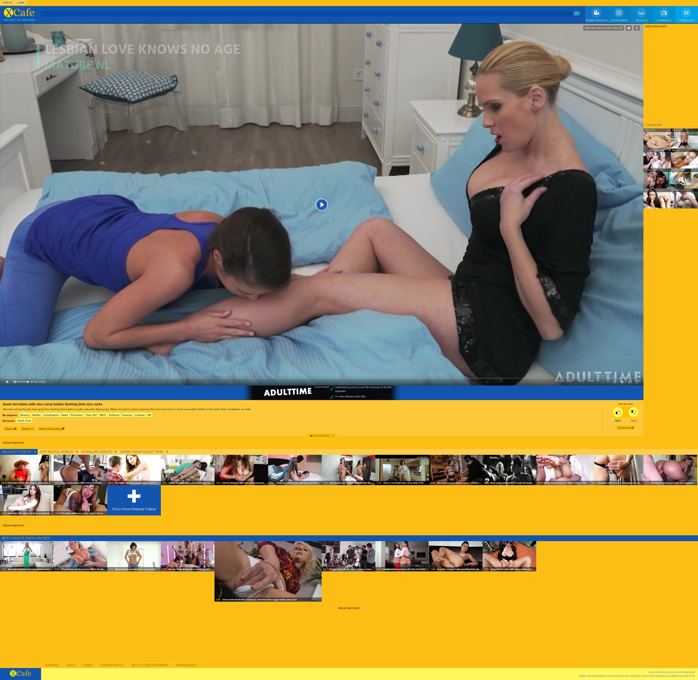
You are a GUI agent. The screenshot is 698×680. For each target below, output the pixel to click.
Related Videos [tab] (17, 452)
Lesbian (140, 415)
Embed (26, 428)
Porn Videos (596, 20)
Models (642, 20)
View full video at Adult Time (602, 27)
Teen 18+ (91, 415)
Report (9, 428)
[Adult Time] (321, 393)
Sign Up (7, 2)
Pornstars (77, 415)
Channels (664, 20)
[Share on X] (637, 28)
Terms (88, 665)
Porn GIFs (686, 20)
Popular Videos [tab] (97, 452)
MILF (103, 415)
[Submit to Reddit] (629, 28)
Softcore (114, 415)
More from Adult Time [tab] (142, 452)
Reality (36, 415)
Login (20, 2)
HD (149, 415)
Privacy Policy (112, 665)
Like (618, 412)
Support (52, 665)
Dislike (634, 412)
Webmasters (186, 665)
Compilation (51, 415)
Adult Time (24, 420)
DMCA (71, 665)
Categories (619, 20)
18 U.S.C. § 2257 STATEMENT (150, 665)
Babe (65, 415)
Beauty (25, 415)
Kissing (127, 415)
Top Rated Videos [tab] (57, 452)
